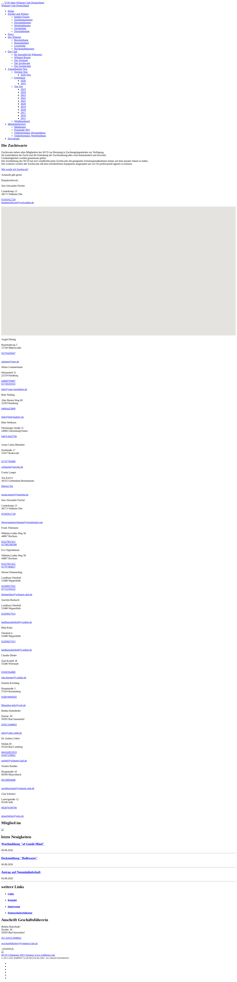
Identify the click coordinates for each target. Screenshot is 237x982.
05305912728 (8, 199)
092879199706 (9, 807)
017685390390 (9, 544)
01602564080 (8, 672)
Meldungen (20, 127)
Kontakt (12, 900)
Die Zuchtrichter (22, 66)
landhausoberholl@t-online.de (16, 622)
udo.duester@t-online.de (13, 677)
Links (11, 893)
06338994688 (8, 780)
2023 (23, 95)
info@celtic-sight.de (11, 733)
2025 (23, 83)
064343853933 (9, 752)
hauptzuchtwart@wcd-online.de (17, 202)
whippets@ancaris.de (12, 467)
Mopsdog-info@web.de (13, 705)
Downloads (14, 138)
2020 (23, 103)
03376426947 (8, 353)
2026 (26, 74)
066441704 (7, 486)
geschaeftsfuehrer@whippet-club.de (19, 943)
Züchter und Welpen (18, 14)
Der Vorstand (21, 60)
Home (11, 11)
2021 (23, 101)
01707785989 (8, 461)
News (11, 34)
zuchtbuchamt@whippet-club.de (17, 788)
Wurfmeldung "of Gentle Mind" (22, 844)
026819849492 (9, 697)
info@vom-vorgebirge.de (14, 389)
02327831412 (8, 541)
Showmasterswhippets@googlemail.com (22, 522)
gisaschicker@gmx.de (12, 816)
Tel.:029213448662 (11, 938)
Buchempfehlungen (24, 48)
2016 (23, 115)
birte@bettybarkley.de (12, 417)
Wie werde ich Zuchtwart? (14, 169)
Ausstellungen (17, 69)
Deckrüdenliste (22, 31)
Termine (21, 72)
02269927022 (8, 586)
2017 (23, 112)
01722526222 (8, 589)
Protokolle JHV (22, 130)
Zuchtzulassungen (23, 19)
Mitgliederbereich (17, 124)
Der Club (12, 51)
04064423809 (8, 408)
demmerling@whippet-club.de (16, 594)
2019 (23, 106)
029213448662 (9, 724)
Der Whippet (14, 37)
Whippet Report (22, 57)
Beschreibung (21, 40)
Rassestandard (21, 43)
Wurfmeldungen (22, 25)
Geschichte (19, 45)
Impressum (14, 906)
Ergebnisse (19, 77)
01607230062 (8, 755)
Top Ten (18, 86)
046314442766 (9, 436)
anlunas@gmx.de (10, 361)
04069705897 (8, 381)
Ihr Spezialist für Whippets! (28, 54)
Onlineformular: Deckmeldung (29, 132)
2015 (23, 118)
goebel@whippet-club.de (14, 760)
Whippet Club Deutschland (15, 5)
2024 (23, 92)
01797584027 (8, 566)
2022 (23, 98)
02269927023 (8, 613)
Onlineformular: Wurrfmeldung (30, 135)
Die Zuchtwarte (22, 63)
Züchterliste (20, 28)
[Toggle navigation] (2, 3)
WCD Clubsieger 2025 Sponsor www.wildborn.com (28, 955)
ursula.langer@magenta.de (14, 494)
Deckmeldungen (22, 22)
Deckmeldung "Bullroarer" (19, 858)
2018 (23, 109)
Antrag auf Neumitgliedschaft (20, 872)
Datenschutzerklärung (20, 912)
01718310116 (8, 383)
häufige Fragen (22, 16)
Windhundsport (22, 121)
